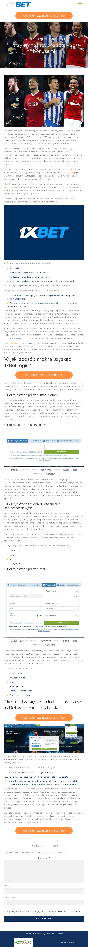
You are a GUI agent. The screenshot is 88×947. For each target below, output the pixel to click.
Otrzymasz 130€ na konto (44, 15)
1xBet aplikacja (69, 173)
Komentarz (44, 858)
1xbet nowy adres (12, 343)
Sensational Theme (54, 934)
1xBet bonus (10, 187)
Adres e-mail (10, 897)
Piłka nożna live (67, 943)
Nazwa (8, 886)
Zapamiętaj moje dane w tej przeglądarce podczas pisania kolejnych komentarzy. (44, 911)
